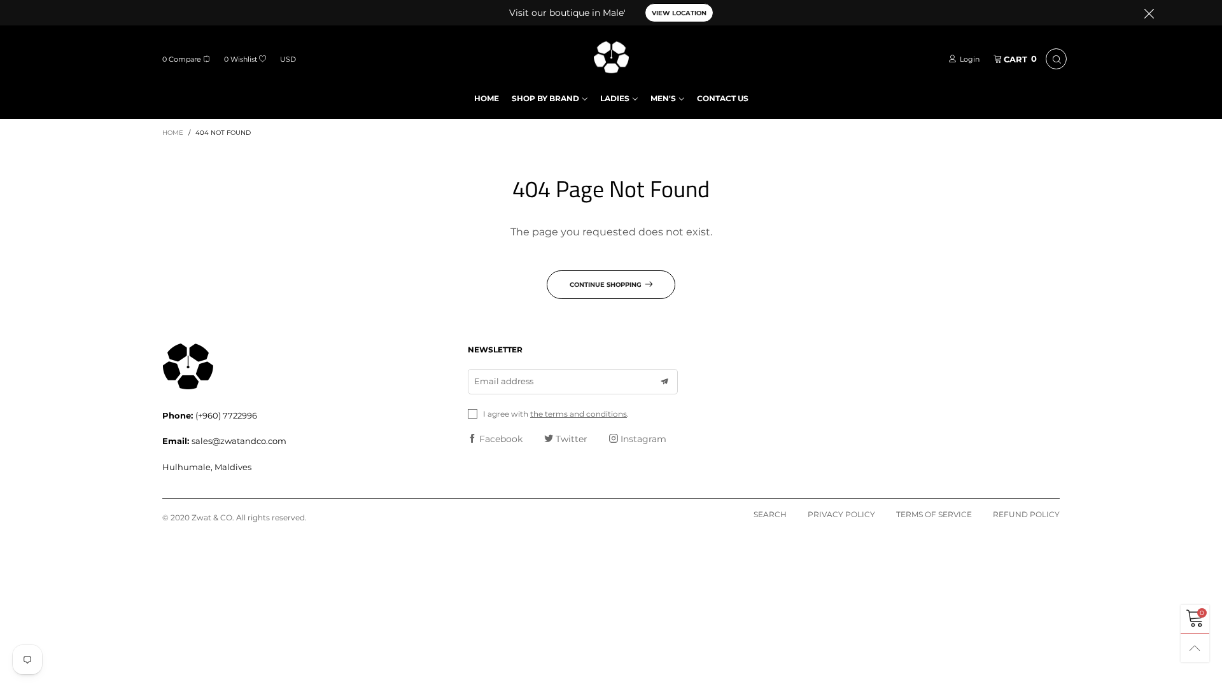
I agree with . (556, 414)
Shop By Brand (545, 98)
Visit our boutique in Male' (567, 12)
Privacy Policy (841, 514)
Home (486, 98)
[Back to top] (1195, 648)
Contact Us (722, 98)
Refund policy (1026, 514)
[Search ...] (1056, 58)
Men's (663, 98)
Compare (181, 59)
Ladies (614, 98)
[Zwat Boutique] (611, 57)
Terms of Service (934, 514)
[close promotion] (1148, 12)
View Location (679, 13)
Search (770, 514)
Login (970, 59)
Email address (503, 381)
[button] (664, 381)
